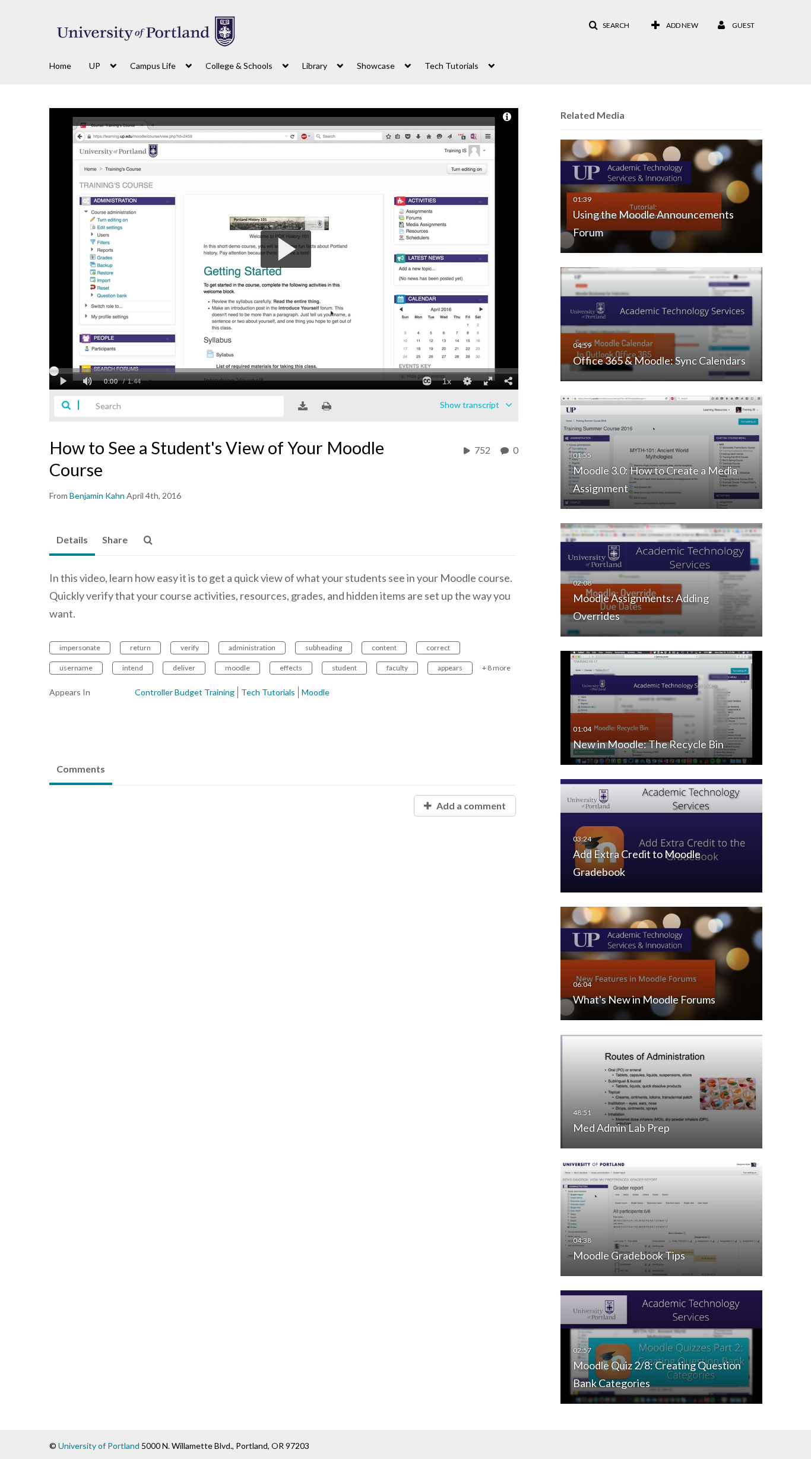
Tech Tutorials (268, 692)
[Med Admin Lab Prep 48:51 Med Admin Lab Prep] (661, 1090)
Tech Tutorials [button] (451, 66)
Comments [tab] (80, 768)
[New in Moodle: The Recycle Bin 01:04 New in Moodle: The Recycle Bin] (661, 706)
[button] (609, 25)
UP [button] (94, 66)
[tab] (72, 540)
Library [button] (314, 66)
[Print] (326, 406)
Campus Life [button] (153, 66)
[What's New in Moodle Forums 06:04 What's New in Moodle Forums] (661, 962)
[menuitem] (69, 64)
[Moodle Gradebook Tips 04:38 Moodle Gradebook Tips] (661, 1218)
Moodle (316, 692)
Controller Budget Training (185, 692)
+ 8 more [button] (496, 667)
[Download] (303, 406)
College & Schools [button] (239, 66)
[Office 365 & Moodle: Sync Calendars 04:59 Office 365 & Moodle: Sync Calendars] (661, 323)
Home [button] (60, 66)
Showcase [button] (376, 66)
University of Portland (99, 1446)
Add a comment (470, 805)
